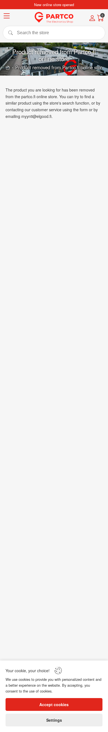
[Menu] (6, 17)
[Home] (8, 67)
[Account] (92, 19)
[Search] (54, 33)
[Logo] (54, 17)
